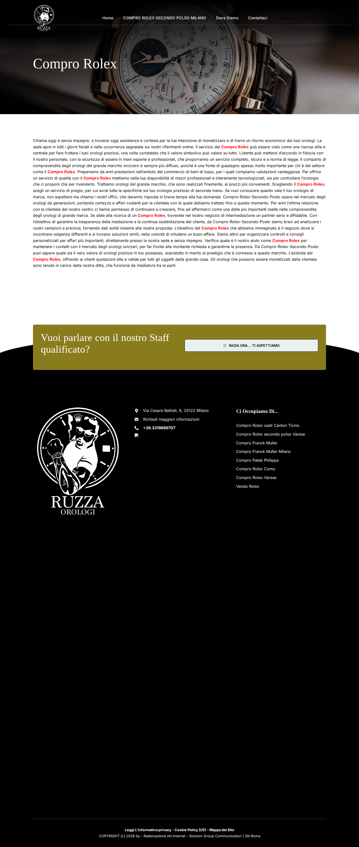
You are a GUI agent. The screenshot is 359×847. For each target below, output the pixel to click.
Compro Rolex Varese (256, 477)
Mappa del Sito (221, 830)
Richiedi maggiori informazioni (171, 419)
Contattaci (257, 18)
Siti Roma (252, 836)
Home (107, 18)
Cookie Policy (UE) (190, 830)
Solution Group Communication (215, 836)
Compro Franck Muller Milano (263, 451)
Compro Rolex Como (255, 468)
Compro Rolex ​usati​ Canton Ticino (267, 425)
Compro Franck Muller (256, 442)
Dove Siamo (227, 18)
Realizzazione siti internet (164, 836)
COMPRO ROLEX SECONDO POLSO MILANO (164, 18)
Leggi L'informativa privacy (148, 830)
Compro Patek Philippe (257, 460)
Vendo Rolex (247, 486)
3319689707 (314, 17)
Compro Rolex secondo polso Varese (270, 434)
